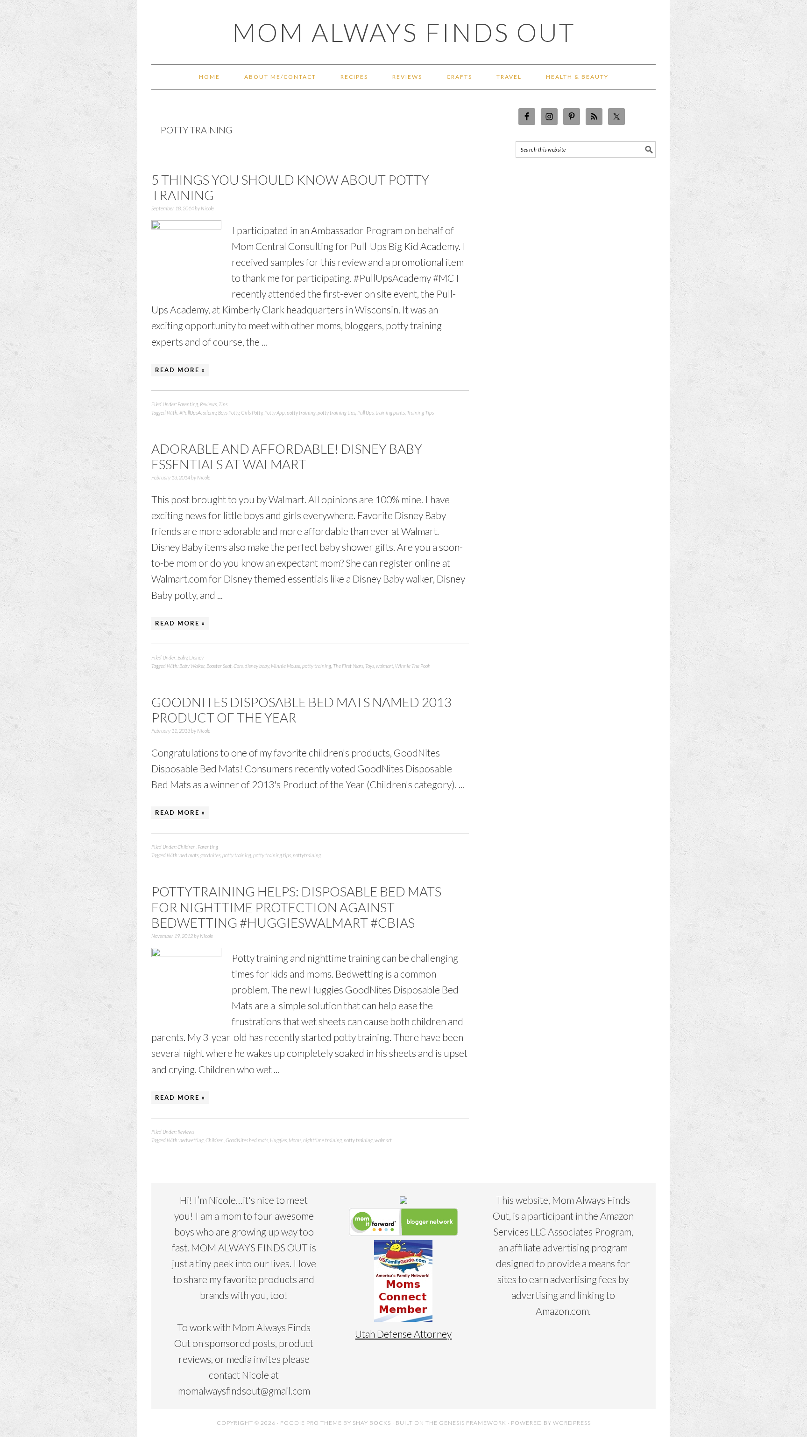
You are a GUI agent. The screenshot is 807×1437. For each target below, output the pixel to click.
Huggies (278, 1140)
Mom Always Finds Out (403, 32)
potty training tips (336, 413)
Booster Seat (219, 666)
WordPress (572, 1422)
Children (186, 847)
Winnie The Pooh (413, 666)
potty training (301, 413)
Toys (369, 666)
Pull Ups (365, 413)
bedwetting (191, 1140)
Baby (182, 657)
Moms (295, 1140)
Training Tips (420, 413)
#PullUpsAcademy (197, 413)
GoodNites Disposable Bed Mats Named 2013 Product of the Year (301, 710)
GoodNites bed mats (247, 1140)
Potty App (274, 413)
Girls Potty (251, 413)
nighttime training (322, 1140)
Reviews (208, 404)
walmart (384, 666)
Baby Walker (192, 666)
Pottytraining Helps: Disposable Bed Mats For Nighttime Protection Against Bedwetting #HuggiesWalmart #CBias (296, 906)
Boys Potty (228, 413)
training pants (390, 413)
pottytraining (307, 855)
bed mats (188, 855)
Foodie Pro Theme (311, 1422)
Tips (223, 404)
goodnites (210, 855)
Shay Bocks (372, 1422)
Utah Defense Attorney (403, 1334)
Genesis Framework (472, 1422)
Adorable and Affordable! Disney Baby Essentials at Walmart (286, 456)
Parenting (187, 404)
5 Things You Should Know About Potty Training (290, 187)
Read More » (180, 370)
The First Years (348, 666)
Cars (238, 666)
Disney (196, 657)
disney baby (257, 666)
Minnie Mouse (285, 666)
